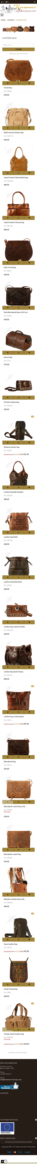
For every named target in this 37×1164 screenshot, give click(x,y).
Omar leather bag (10, 944)
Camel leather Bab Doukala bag (16, 177)
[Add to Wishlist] (29, 83)
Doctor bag (8, 357)
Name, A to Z (18, 45)
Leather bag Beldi (11, 537)
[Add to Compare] (18, 83)
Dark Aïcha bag (10, 267)
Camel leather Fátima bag (14, 222)
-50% (32, 1003)
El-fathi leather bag (11, 402)
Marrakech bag (10, 761)
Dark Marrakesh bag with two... (16, 312)
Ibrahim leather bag (11, 447)
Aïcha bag (8, 88)
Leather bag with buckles (14, 716)
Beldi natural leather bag (13, 132)
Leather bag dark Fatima (13, 672)
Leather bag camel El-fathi (14, 627)
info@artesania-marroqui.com (11, 1080)
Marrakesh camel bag (12, 854)
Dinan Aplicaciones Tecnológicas (18, 1149)
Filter (19, 49)
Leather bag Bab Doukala (13, 492)
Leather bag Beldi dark (13, 582)
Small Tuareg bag (10, 989)
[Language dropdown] (7, 1)
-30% (32, 416)
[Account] (3, 1)
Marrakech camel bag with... (15, 806)
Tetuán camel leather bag (14, 1034)
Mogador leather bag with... (14, 899)
